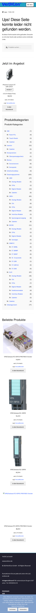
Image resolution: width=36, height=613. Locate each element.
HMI (8, 131)
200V (10, 178)
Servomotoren (13, 164)
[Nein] (34, 604)
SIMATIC (11, 243)
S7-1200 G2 (15, 265)
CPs (13, 203)
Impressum (5, 591)
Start (5, 12)
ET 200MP (15, 250)
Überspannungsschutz (16, 156)
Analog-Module (16, 182)
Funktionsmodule (17, 290)
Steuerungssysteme (13, 174)
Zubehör (12, 142)
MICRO (11, 225)
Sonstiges (15, 240)
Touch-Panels (13, 138)
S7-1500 (14, 269)
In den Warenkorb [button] (9, 108)
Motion (9, 160)
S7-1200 (14, 261)
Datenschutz (23, 609)
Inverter (9, 145)
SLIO (10, 272)
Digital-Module (16, 189)
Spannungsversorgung (19, 218)
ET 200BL (15, 247)
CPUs (13, 185)
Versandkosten (11, 103)
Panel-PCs (12, 135)
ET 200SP (15, 254)
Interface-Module (17, 214)
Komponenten (11, 153)
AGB (3, 593)
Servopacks (12, 167)
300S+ (11, 196)
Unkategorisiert (12, 305)
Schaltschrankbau (12, 171)
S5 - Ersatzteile (16, 258)
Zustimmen (12, 609)
